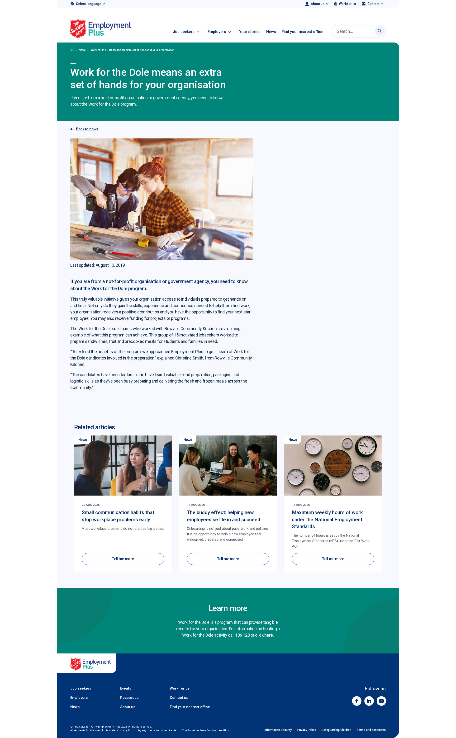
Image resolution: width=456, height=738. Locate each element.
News (271, 31)
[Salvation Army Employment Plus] (100, 29)
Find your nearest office (302, 31)
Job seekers (184, 31)
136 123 (242, 635)
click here (264, 635)
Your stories (250, 31)
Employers (217, 31)
